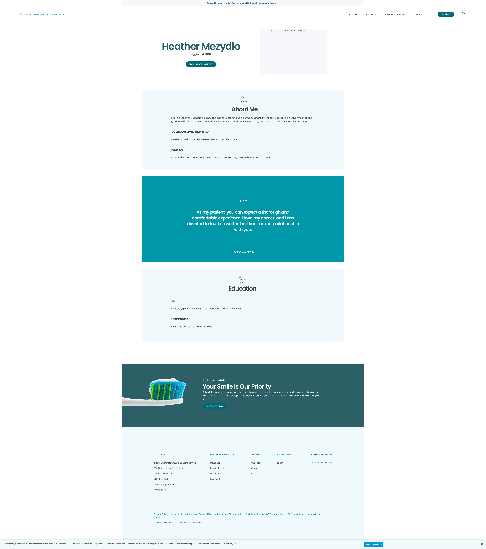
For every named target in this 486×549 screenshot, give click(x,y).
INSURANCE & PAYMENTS (394, 14)
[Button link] (464, 14)
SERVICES (369, 14)
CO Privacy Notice (275, 514)
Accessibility (313, 514)
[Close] (482, 544)
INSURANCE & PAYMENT (223, 454)
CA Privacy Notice (255, 514)
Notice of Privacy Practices (183, 514)
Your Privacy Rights (373, 544)
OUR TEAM (352, 14)
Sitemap (158, 517)
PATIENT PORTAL (286, 454)
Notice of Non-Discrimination (229, 514)
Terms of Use (205, 514)
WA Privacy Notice (296, 514)
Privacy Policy (161, 514)
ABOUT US (419, 14)
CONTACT (159, 454)
